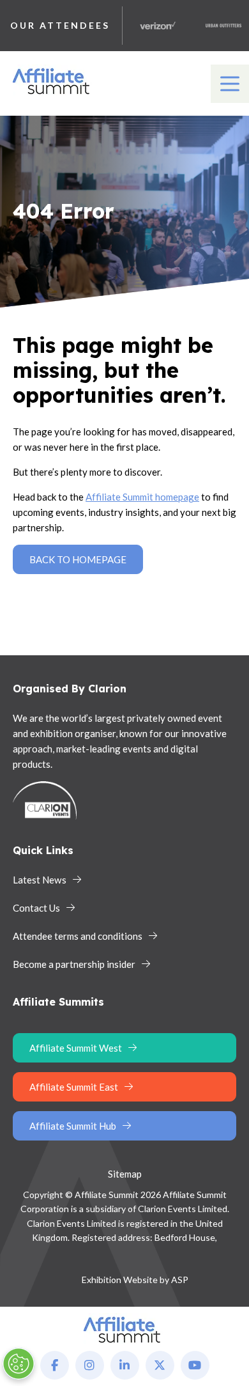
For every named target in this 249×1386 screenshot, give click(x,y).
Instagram (89, 1365)
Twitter (160, 1365)
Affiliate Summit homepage (142, 496)
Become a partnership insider (74, 964)
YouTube (195, 1365)
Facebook (54, 1365)
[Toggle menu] (229, 84)
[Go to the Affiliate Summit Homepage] (53, 94)
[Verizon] (152, 25)
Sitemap (125, 1174)
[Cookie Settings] (18, 1364)
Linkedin (124, 1365)
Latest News (39, 879)
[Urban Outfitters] (218, 25)
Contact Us (36, 908)
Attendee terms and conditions (77, 936)
